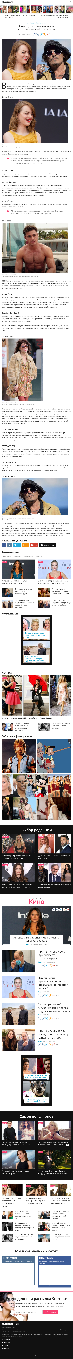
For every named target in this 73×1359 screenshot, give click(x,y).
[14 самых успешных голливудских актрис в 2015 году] (44, 1238)
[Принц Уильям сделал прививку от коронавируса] (7, 592)
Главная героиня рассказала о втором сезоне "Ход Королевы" (61, 591)
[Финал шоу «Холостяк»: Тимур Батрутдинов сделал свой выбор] (54, 1159)
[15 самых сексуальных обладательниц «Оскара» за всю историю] (12, 1190)
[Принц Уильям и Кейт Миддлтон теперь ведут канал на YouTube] (44, 604)
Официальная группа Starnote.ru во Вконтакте (18, 1261)
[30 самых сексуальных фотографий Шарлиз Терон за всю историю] (54, 1130)
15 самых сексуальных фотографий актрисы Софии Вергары (35, 1201)
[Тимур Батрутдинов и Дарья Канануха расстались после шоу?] (18, 1130)
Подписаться (50, 1312)
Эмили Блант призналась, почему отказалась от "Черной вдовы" (53, 983)
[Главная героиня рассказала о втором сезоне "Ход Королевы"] (44, 592)
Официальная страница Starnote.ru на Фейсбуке (52, 1262)
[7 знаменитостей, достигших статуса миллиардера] (54, 872)
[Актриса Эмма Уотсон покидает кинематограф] (18, 1159)
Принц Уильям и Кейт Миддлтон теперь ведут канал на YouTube (61, 602)
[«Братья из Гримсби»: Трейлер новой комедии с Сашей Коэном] (44, 1215)
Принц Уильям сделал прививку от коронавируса (24, 591)
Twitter (6, 1345)
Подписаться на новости (54, 1285)
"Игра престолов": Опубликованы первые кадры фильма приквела (54, 1007)
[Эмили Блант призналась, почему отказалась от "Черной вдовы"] (54, 569)
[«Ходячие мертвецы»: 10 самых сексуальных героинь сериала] (60, 1190)
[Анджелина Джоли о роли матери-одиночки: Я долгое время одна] (18, 872)
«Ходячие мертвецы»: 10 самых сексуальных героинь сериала (60, 1201)
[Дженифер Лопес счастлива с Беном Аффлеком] (54, 843)
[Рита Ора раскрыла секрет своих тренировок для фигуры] (18, 843)
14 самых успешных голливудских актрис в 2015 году (61, 1236)
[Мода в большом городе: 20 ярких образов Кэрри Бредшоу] (36, 695)
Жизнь (41, 836)
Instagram (7, 1348)
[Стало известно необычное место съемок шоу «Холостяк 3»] (7, 1215)
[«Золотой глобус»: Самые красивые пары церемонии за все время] (44, 1226)
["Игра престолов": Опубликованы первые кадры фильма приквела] (7, 604)
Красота (5, 836)
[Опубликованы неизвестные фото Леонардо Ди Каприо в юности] (7, 1226)
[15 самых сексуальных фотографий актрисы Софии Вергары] (36, 1190)
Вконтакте (7, 1340)
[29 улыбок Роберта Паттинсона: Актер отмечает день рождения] (7, 727)
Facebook (7, 1342)
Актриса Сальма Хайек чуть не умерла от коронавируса (36, 939)
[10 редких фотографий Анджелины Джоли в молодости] (44, 727)
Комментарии (49, 545)
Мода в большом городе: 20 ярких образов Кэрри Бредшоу (28, 718)
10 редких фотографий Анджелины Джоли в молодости (61, 725)
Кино (4, 562)
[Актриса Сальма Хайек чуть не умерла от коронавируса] (18, 569)
